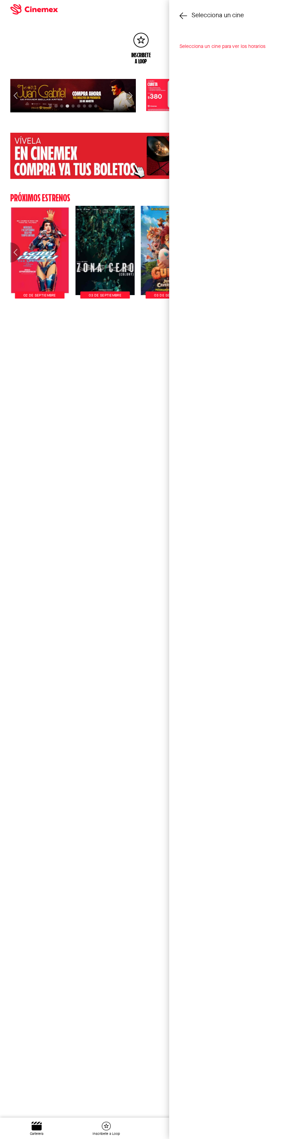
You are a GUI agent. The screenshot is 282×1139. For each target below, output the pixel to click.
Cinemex (109, 9)
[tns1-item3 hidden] (67, 106)
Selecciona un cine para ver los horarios (222, 46)
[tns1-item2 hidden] (61, 106)
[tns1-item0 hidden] (50, 106)
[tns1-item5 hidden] (78, 106)
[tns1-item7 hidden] (89, 106)
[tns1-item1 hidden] (55, 106)
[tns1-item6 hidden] (84, 106)
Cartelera (36, 1133)
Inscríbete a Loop (106, 1133)
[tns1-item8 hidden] (95, 106)
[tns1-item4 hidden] (73, 106)
